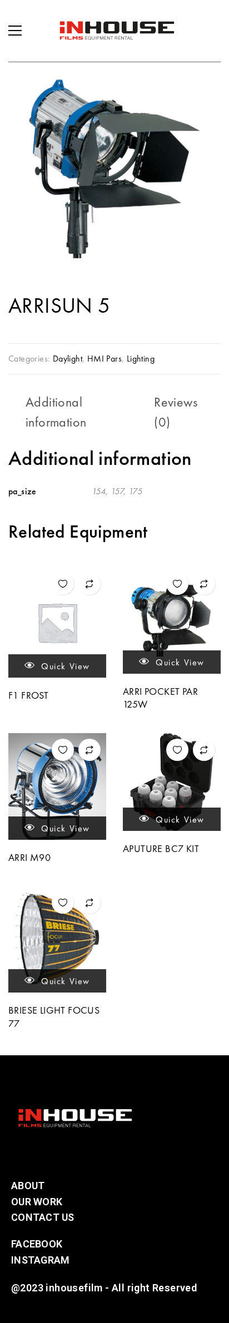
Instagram (40, 1260)
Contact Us (42, 1217)
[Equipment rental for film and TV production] (116, 30)
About (27, 1185)
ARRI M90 (29, 857)
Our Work (36, 1201)
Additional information (56, 411)
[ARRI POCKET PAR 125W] (172, 620)
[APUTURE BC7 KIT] (172, 782)
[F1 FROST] (57, 622)
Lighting (141, 358)
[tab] (81, 412)
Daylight (67, 358)
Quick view (64, 666)
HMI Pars (104, 358)
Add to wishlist (63, 584)
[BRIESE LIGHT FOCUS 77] (57, 939)
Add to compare (89, 584)
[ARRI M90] (57, 786)
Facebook (36, 1244)
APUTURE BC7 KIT (161, 848)
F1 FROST (28, 695)
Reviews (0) (175, 411)
